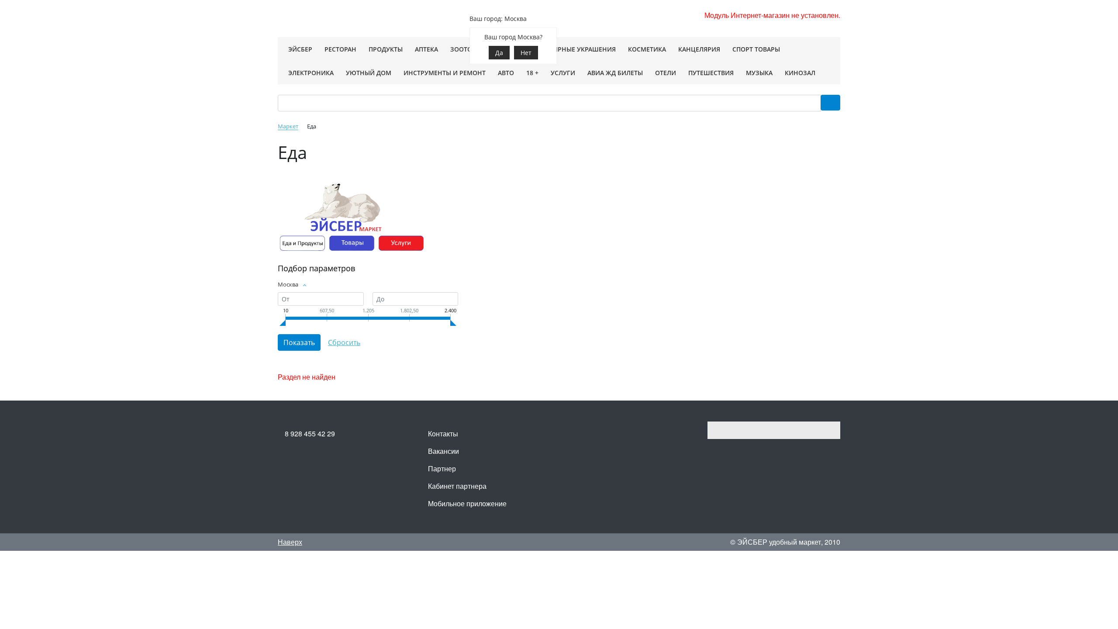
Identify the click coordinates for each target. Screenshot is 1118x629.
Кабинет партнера (457, 486)
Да (499, 52)
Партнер (442, 468)
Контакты (443, 434)
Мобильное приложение (467, 503)
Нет (526, 52)
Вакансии (443, 451)
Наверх (290, 542)
